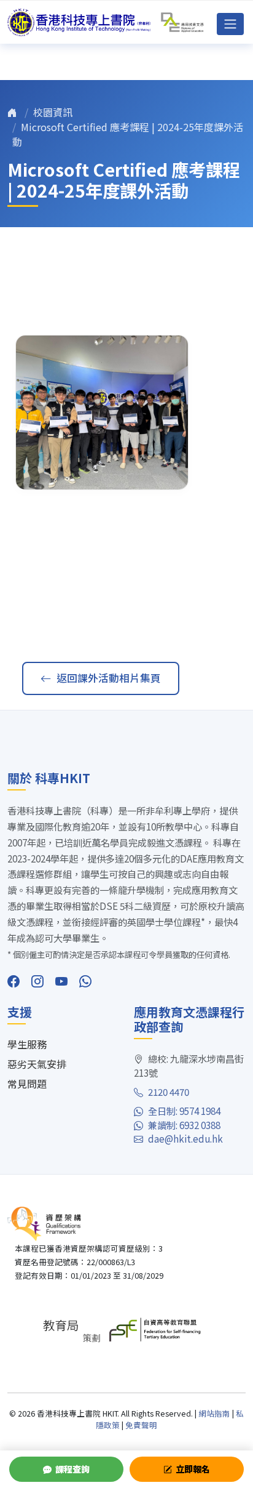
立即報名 (193, 1469)
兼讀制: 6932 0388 (184, 1125)
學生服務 (27, 1044)
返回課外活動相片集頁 (108, 677)
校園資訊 (52, 112)
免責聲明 (141, 1425)
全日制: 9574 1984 (184, 1110)
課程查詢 (72, 1469)
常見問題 (27, 1083)
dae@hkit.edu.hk (185, 1138)
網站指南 (214, 1413)
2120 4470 (168, 1091)
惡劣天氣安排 (36, 1063)
